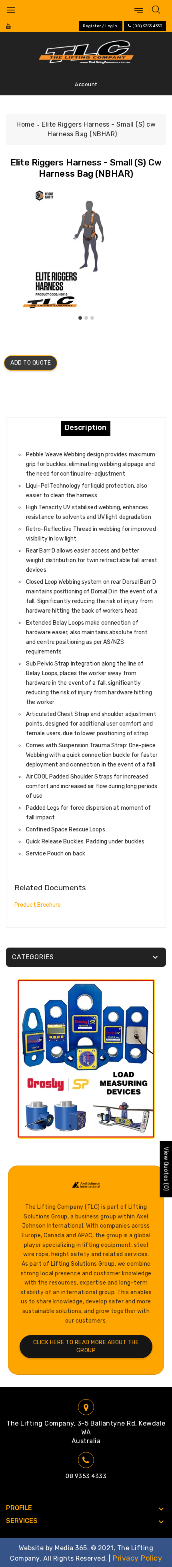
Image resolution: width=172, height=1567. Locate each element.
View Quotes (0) (165, 1169)
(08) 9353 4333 (147, 26)
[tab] (85, 427)
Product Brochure (37, 904)
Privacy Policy (137, 1558)
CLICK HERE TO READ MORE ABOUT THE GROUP (86, 1346)
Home (25, 124)
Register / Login (100, 26)
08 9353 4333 (86, 1476)
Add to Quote (30, 362)
